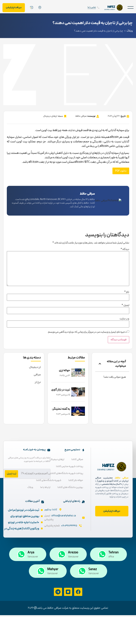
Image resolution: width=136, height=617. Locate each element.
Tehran (113, 552)
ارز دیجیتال (35, 367)
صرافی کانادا (77, 459)
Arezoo (73, 552)
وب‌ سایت (124, 318)
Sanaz (92, 569)
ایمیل (125, 305)
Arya (31, 552)
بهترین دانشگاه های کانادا (70, 487)
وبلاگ (130, 31)
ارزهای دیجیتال (50, 116)
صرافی (37, 375)
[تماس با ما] (98, 7)
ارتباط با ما (45, 487)
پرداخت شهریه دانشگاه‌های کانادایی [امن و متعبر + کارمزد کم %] (52, 473)
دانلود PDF (121, 171)
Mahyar (52, 569)
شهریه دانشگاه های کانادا (48, 480)
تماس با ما (92, 7)
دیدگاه (125, 249)
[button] (131, 7)
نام (126, 292)
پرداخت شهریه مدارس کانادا (69, 466)
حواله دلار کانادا (75, 480)
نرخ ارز (38, 382)
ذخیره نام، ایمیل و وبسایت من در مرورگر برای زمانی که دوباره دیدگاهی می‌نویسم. (87, 332)
